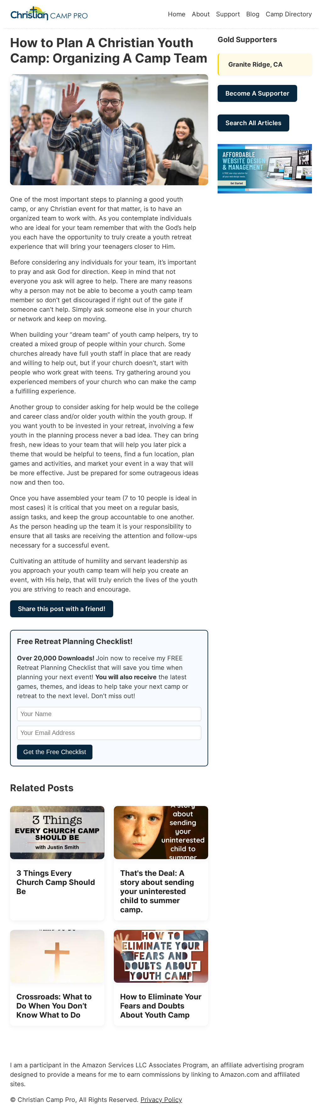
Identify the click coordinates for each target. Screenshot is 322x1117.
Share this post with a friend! (61, 609)
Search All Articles (253, 123)
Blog (252, 14)
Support (228, 14)
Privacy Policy (161, 1099)
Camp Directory (289, 14)
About (201, 14)
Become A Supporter (257, 93)
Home (177, 14)
